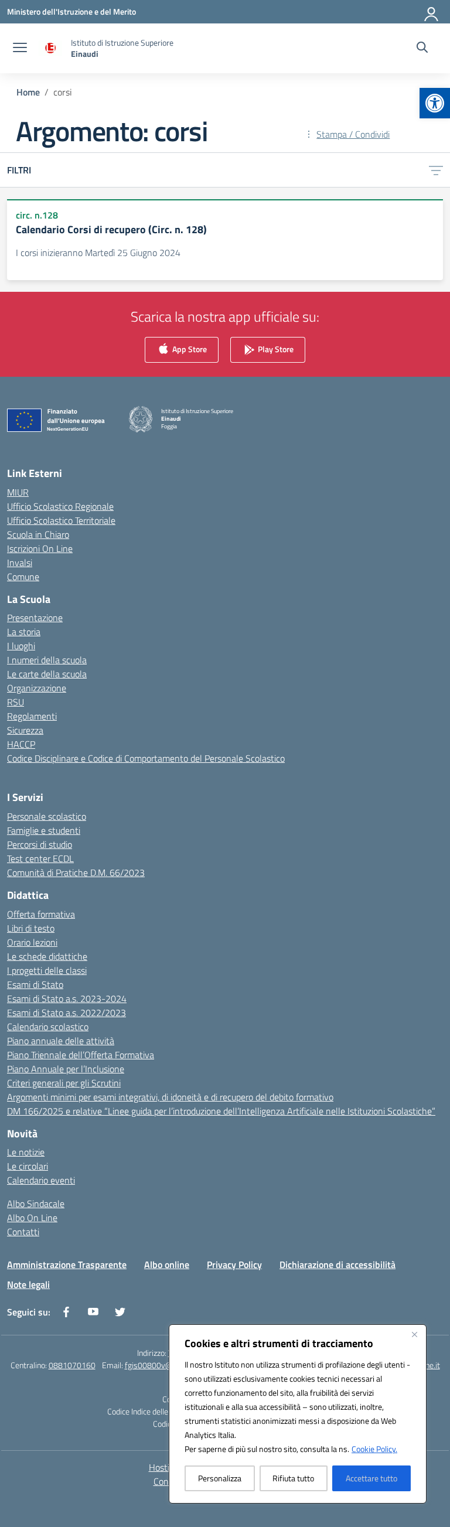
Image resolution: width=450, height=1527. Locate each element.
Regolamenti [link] (32, 716)
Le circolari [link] (27, 1166)
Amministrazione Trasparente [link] (67, 1264)
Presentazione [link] (35, 618)
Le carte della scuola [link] (47, 674)
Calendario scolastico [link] (47, 1027)
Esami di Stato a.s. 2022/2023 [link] (66, 1012)
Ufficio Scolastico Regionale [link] (60, 506)
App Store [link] (189, 349)
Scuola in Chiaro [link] (38, 534)
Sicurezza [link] (25, 730)
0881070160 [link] (72, 1365)
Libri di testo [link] (30, 928)
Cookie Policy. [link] (374, 1449)
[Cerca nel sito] (422, 48)
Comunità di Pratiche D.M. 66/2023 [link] (76, 872)
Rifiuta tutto (293, 1478)
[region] (298, 1414)
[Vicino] (414, 1334)
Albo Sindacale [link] (35, 1204)
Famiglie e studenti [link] (43, 830)
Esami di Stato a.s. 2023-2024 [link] (67, 998)
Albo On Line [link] (32, 1218)
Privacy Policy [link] (234, 1264)
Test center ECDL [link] (40, 858)
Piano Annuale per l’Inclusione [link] (65, 1069)
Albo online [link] (166, 1264)
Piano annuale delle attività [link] (60, 1041)
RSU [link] (15, 702)
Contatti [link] (23, 1232)
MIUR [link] (18, 492)
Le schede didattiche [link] (47, 956)
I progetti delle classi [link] (47, 970)
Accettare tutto (371, 1478)
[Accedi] (432, 12)
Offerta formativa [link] (41, 914)
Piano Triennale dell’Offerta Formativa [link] (80, 1055)
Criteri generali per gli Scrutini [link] (64, 1083)
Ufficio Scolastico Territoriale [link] (61, 520)
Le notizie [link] (26, 1152)
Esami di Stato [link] (35, 984)
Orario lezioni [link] (32, 942)
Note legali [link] (28, 1284)
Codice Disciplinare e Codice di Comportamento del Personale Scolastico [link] (146, 758)
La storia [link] (23, 632)
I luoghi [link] (21, 646)
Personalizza (219, 1478)
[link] (435, 103)
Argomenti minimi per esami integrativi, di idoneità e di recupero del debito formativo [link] (170, 1097)
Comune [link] (23, 577)
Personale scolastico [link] (46, 816)
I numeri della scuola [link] (47, 660)
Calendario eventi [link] (41, 1180)
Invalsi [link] (19, 562)
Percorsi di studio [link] (39, 844)
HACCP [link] (21, 744)
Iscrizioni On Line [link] (40, 548)
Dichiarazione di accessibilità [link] (337, 1264)
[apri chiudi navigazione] (20, 49)
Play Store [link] (275, 349)
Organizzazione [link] (36, 688)
